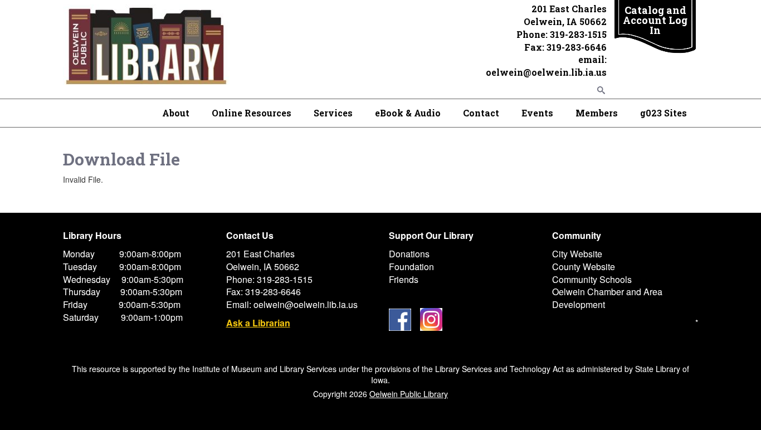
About (175, 113)
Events (537, 113)
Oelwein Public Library (408, 393)
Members (596, 113)
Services (333, 113)
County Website (583, 266)
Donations (409, 253)
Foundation (411, 266)
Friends (403, 279)
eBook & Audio (408, 113)
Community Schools (592, 279)
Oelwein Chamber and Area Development (607, 298)
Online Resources (251, 113)
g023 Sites (663, 113)
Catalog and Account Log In (655, 20)
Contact (481, 113)
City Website (577, 253)
